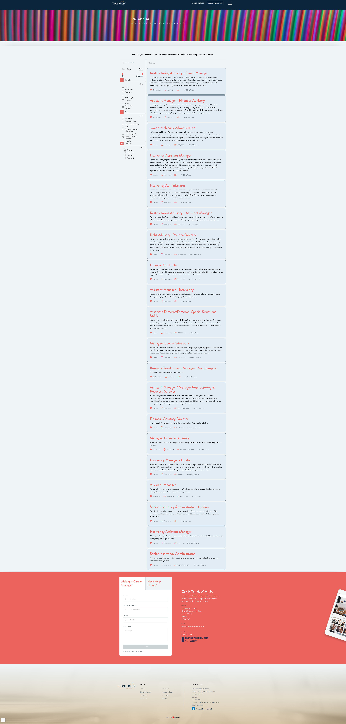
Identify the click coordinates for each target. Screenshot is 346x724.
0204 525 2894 (186, 634)
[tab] (132, 583)
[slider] (122, 74)
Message (127, 626)
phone (126, 615)
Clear (141, 69)
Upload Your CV (215, 3)
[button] (230, 3)
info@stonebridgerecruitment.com (192, 626)
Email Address (130, 605)
